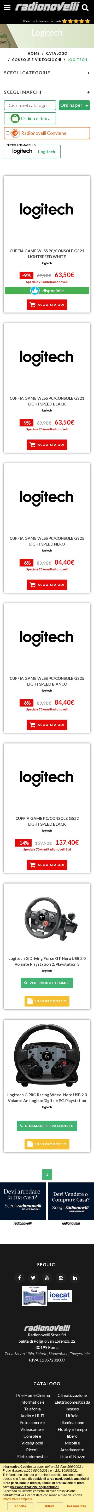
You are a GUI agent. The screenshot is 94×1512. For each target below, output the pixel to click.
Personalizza (76, 1506)
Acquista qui (51, 305)
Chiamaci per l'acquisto (48, 1126)
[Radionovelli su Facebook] (19, 1278)
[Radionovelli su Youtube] (47, 1278)
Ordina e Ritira (35, 118)
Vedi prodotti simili (48, 983)
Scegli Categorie (47, 72)
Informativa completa (17, 1499)
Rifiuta (50, 1506)
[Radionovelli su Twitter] (33, 1278)
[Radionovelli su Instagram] (61, 1278)
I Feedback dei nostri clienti (42, 21)
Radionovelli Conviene (43, 133)
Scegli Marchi (47, 92)
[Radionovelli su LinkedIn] (74, 1278)
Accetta (20, 1506)
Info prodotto (50, 1001)
